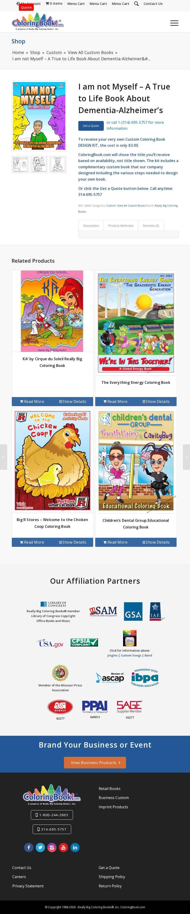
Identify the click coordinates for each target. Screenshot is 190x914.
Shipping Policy (112, 876)
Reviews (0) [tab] (151, 225)
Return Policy (110, 886)
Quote (26, 7)
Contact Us (21, 867)
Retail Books (109, 788)
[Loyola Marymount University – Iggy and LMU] (3, 457)
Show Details (74, 401)
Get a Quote (91, 126)
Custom (111, 205)
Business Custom (114, 797)
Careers (19, 876)
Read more (34, 401)
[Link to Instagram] (52, 847)
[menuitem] (152, 4)
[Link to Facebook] (28, 847)
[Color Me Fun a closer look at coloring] (186, 457)
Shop (18, 41)
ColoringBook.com (94, 154)
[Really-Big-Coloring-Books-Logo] (38, 21)
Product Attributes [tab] (121, 225)
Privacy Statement (28, 886)
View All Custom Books (131, 205)
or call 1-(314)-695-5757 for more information (135, 125)
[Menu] (172, 23)
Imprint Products (113, 806)
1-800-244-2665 (53, 814)
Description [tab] (91, 225)
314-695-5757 (53, 829)
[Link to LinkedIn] (75, 847)
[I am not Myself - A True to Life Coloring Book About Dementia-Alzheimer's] (39, 116)
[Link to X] (40, 847)
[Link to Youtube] (63, 847)
